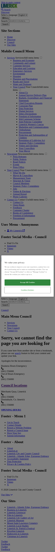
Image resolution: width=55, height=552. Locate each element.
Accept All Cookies (27, 282)
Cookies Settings (27, 290)
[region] (27, 276)
